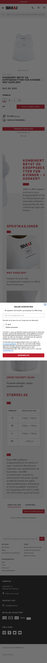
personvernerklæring (9, 344)
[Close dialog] (45, 304)
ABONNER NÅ (23, 355)
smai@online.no (8, 350)
